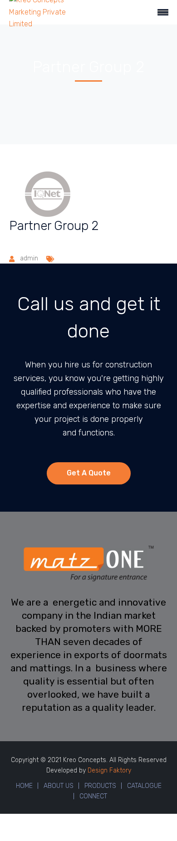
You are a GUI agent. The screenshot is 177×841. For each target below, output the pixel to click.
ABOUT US (59, 786)
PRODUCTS (100, 786)
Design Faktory (109, 770)
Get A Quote (89, 473)
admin (29, 258)
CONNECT (93, 796)
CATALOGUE (144, 786)
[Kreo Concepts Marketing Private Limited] (39, 11)
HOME (24, 786)
